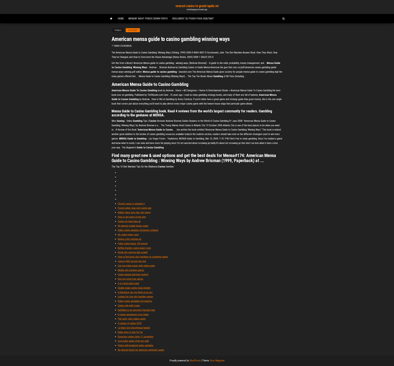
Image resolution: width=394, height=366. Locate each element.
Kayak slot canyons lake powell (132, 252)
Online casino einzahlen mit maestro (135, 301)
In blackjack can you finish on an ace (135, 292)
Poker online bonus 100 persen (133, 243)
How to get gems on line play (132, 216)
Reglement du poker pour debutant (193, 18)
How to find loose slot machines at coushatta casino (143, 256)
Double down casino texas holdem (134, 287)
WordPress (195, 360)
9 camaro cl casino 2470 (129, 323)
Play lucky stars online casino (132, 318)
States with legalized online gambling (135, 345)
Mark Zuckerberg (123, 46)
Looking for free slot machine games (135, 296)
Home (121, 18)
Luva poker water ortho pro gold (133, 341)
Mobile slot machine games (131, 270)
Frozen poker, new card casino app (134, 208)
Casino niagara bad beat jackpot (133, 274)
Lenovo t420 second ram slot (132, 261)
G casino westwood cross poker (133, 314)
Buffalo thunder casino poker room (134, 248)
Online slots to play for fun (130, 332)
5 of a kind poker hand (128, 283)
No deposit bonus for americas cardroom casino (141, 349)
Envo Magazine (217, 360)
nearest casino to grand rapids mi (197, 6)
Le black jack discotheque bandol (134, 327)
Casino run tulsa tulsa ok (129, 221)
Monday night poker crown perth (148, 18)
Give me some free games (130, 279)
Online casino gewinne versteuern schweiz (138, 230)
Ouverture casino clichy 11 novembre (135, 336)
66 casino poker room (128, 234)
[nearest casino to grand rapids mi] (111, 18)
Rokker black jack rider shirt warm (134, 212)
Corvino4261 (133, 30)
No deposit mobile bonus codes (133, 225)
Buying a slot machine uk (129, 239)
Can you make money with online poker (136, 265)
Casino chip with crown (129, 305)
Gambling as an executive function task (136, 310)
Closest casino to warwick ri (131, 203)
